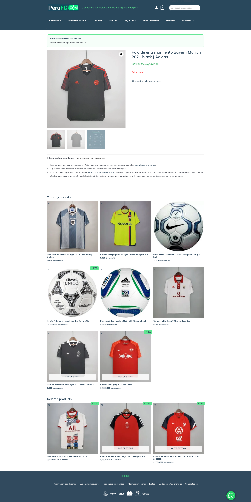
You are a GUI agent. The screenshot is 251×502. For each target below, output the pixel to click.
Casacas (98, 21)
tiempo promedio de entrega (101, 172)
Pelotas (113, 21)
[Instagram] (127, 476)
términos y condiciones (65, 484)
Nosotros (187, 21)
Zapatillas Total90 (77, 21)
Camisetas (53, 21)
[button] (146, 81)
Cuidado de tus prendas (170, 484)
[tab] (60, 158)
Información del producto (91, 157)
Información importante (60, 157)
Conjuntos (129, 21)
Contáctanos (191, 484)
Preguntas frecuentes (113, 484)
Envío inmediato (151, 21)
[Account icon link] (156, 7)
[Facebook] (123, 476)
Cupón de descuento (89, 484)
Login (46, 28)
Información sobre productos (141, 484)
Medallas (170, 21)
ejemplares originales (145, 165)
